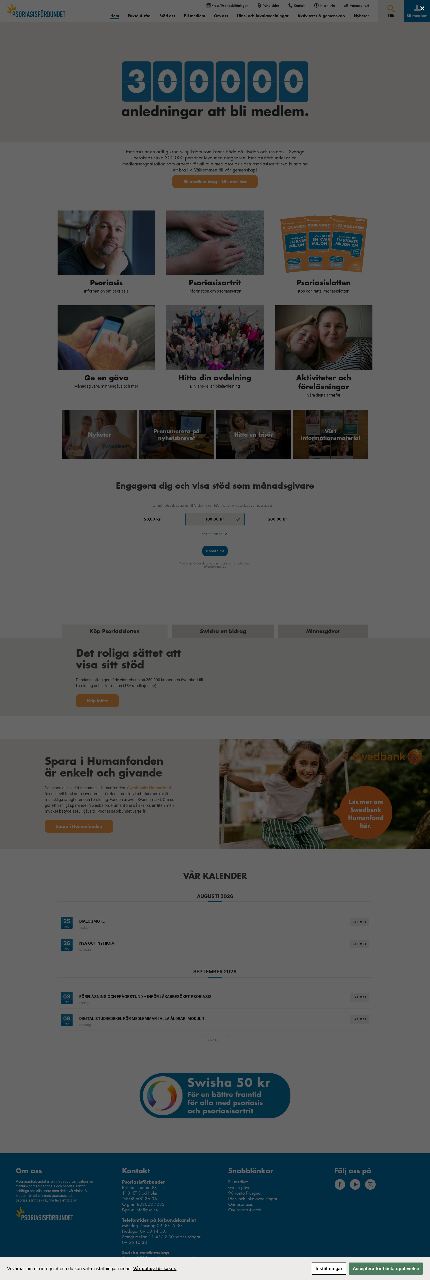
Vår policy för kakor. (154, 1268)
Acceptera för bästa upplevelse (386, 1268)
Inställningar (329, 1268)
